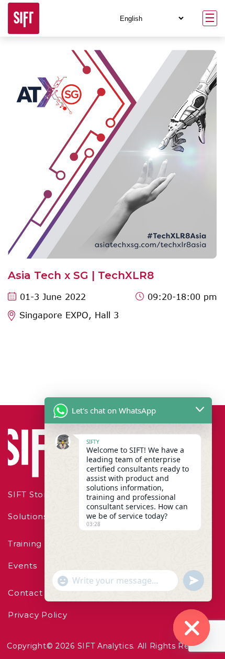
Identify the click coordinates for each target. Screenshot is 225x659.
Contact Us (32, 593)
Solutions (28, 516)
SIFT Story (30, 494)
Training (25, 544)
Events (22, 566)
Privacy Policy (38, 615)
